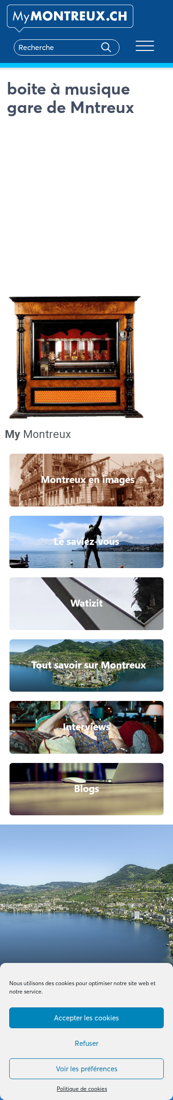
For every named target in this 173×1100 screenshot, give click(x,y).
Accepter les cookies (86, 1017)
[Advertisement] (86, 207)
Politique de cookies (82, 1088)
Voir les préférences (87, 1068)
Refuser (86, 1043)
